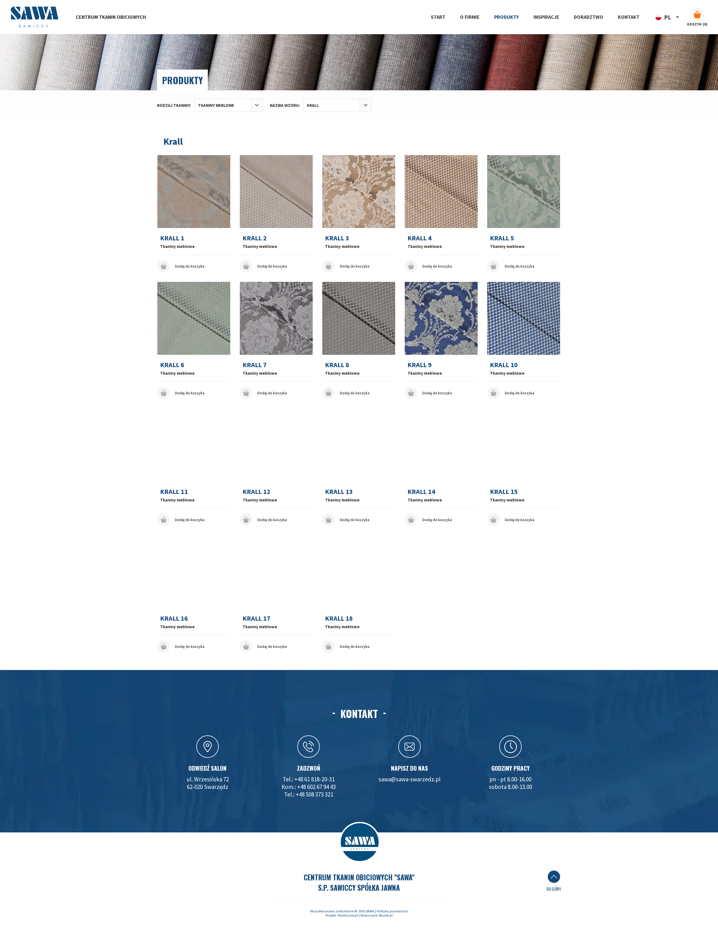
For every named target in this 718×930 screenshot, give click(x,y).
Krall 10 (504, 364)
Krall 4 (420, 238)
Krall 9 (420, 364)
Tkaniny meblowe (177, 246)
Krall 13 (339, 491)
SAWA (370, 911)
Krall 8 (337, 364)
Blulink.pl (386, 915)
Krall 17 (256, 618)
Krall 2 (255, 238)
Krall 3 (337, 238)
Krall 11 (174, 491)
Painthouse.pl (348, 915)
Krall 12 (256, 491)
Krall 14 (421, 491)
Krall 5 (502, 238)
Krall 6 (172, 364)
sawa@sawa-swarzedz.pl (410, 779)
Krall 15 (504, 491)
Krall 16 (174, 618)
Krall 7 (255, 364)
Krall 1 (172, 238)
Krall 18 (339, 618)
